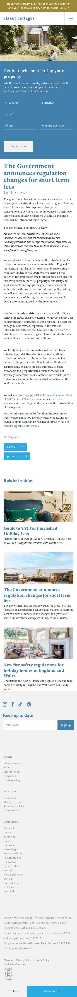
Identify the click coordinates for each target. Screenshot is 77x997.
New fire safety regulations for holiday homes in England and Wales (34, 670)
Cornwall (9, 828)
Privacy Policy (24, 960)
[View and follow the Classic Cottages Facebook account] (13, 705)
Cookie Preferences (15, 964)
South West (64, 917)
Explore (13, 991)
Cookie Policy (41, 960)
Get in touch (51, 991)
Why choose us (12, 763)
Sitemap (8, 960)
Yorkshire (9, 887)
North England (58, 922)
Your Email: (12, 725)
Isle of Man (39, 927)
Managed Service (13, 802)
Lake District (11, 866)
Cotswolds (10, 862)
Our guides (10, 775)
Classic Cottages (16, 917)
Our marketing (12, 810)
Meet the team (12, 771)
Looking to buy (12, 780)
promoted (17, 456)
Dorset (7, 841)
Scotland (9, 891)
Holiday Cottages (44, 917)
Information (10, 791)
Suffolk (8, 878)
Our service (10, 798)
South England (12, 922)
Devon (7, 832)
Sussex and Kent (13, 853)
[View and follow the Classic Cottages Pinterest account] (29, 705)
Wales (25, 922)
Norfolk (8, 870)
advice (15, 446)
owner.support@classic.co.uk (21, 426)
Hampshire (10, 845)
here (15, 417)
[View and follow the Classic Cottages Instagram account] (5, 705)
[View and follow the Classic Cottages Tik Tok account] (20, 705)
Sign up (66, 725)
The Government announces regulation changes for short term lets (37, 595)
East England (11, 927)
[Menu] (70, 18)
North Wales (11, 883)
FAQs (6, 767)
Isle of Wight (11, 849)
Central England (39, 922)
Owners (8, 756)
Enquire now (18, 146)
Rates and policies (14, 806)
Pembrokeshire (12, 857)
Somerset (9, 836)
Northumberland (13, 874)
